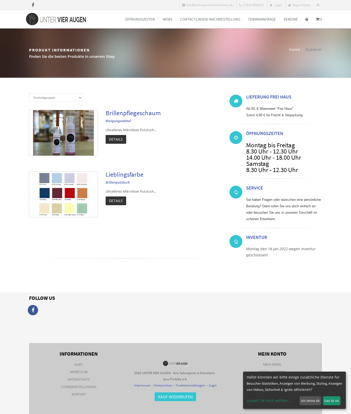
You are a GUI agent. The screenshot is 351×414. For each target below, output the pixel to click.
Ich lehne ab (310, 400)
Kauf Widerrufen (175, 396)
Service (254, 188)
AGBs (79, 364)
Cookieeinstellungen (78, 387)
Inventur (256, 237)
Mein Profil (272, 364)
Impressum (79, 372)
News (167, 19)
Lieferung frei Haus (268, 97)
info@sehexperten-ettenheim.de (210, 5)
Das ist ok (331, 400)
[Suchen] (318, 5)
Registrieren (301, 5)
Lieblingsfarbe (124, 174)
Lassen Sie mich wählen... (269, 400)
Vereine (291, 19)
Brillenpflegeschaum (133, 113)
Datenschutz (79, 379)
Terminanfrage (262, 19)
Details (116, 139)
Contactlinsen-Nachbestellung (210, 19)
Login (277, 5)
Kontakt (79, 394)
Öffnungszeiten (140, 19)
